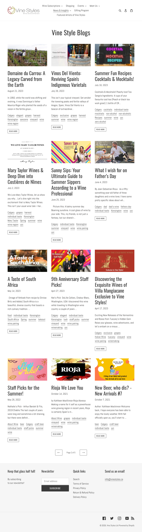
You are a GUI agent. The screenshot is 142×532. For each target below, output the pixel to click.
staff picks (74, 319)
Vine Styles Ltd (112, 525)
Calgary (11, 115)
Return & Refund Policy (83, 492)
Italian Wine (100, 336)
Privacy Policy (79, 488)
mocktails (99, 113)
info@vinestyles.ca (114, 479)
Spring (23, 220)
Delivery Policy (80, 497)
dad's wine (114, 206)
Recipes (98, 117)
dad (105, 206)
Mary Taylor (13, 220)
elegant (19, 115)
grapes (28, 115)
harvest (36, 115)
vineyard (34, 119)
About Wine (13, 424)
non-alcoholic (125, 113)
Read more (13, 131)
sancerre (24, 119)
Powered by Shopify (126, 525)
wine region (13, 123)
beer (22, 424)
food (10, 315)
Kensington (13, 119)
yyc (121, 117)
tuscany (111, 336)
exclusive (64, 115)
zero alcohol (100, 121)
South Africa (13, 319)
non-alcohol (111, 113)
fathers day (126, 206)
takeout (41, 319)
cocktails (108, 109)
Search (76, 479)
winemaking (57, 327)
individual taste (121, 109)
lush (66, 319)
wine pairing (82, 228)
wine (42, 119)
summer (55, 119)
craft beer (39, 424)
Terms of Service (81, 483)
